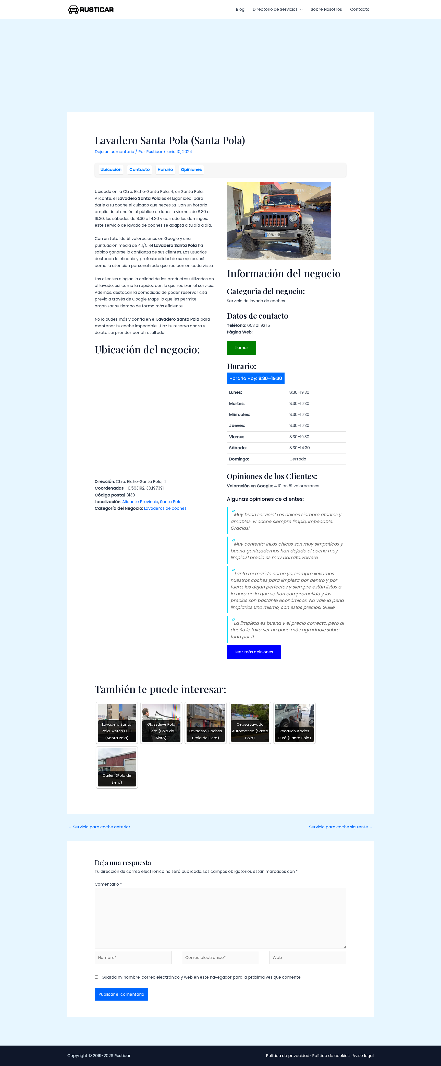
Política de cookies (331, 1056)
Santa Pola (170, 502)
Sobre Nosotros (326, 9)
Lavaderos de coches (165, 508)
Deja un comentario (114, 152)
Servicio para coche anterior (99, 827)
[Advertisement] (220, 57)
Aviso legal (363, 1056)
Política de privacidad (287, 1056)
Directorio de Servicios (275, 9)
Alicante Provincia (140, 502)
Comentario (108, 884)
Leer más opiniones (254, 652)
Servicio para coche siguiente (341, 827)
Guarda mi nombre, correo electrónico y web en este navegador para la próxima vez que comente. (201, 977)
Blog (240, 9)
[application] (300, 9)
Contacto (360, 9)
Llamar (241, 348)
